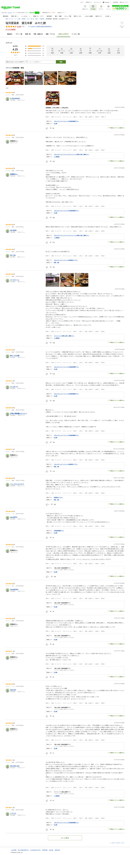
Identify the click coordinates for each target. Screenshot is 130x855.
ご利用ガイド (88, 2)
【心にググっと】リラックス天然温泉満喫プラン (66, 121)
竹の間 (55, 123)
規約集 (51, 850)
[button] (15, 78)
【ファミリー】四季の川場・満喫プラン (64, 336)
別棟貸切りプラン (58, 497)
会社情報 (13, 850)
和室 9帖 (56, 262)
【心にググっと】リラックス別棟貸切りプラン (66, 260)
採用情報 (44, 850)
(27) (63, 34)
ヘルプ (81, 2)
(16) (38, 34)
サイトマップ (97, 2)
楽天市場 (115, 2)
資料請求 (57, 850)
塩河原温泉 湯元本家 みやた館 (26, 23)
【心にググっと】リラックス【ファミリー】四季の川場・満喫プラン (71, 154)
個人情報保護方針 (23, 850)
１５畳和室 (56, 157)
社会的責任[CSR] (35, 850)
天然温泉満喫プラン (59, 530)
